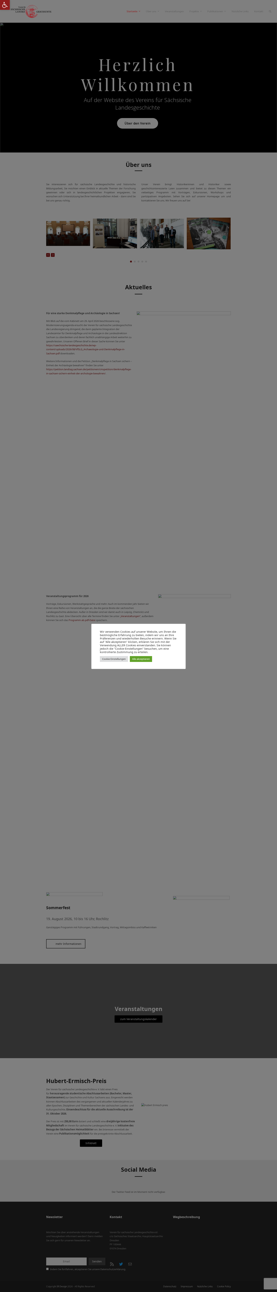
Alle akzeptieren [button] (141, 659)
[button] (5, 5)
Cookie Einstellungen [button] (114, 659)
